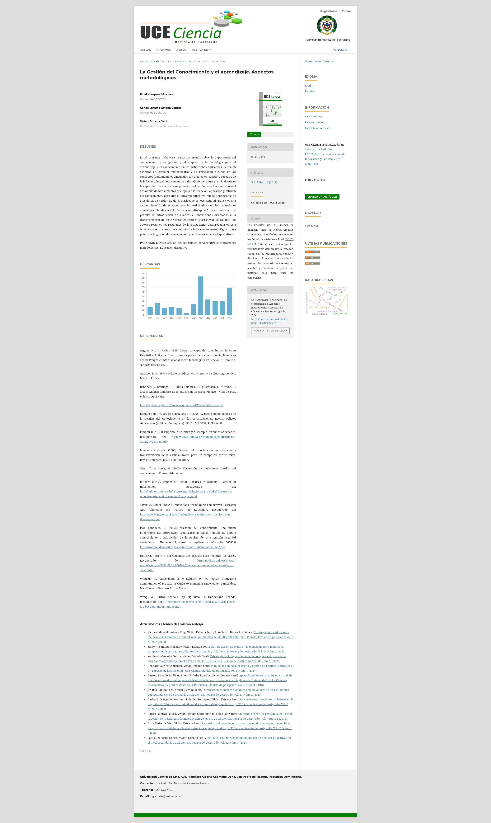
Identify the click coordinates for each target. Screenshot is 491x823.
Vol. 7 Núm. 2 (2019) (179, 61)
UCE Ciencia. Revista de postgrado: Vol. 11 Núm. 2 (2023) (225, 694)
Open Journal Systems (319, 61)
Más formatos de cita (269, 330)
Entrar (346, 11)
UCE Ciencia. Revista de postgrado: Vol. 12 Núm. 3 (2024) (211, 742)
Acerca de (200, 49)
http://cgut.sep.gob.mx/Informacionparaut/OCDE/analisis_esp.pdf (181, 405)
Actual (145, 49)
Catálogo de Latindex (318, 149)
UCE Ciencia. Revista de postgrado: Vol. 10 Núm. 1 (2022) (243, 661)
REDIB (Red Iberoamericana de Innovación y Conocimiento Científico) (325, 159)
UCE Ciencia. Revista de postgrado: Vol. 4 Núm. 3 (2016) (228, 685)
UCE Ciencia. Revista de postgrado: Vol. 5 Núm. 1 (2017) (221, 670)
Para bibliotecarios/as (317, 128)
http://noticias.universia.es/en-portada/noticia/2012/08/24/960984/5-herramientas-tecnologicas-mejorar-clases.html (188, 565)
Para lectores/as (314, 116)
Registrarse (328, 11)
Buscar (342, 49)
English (309, 85)
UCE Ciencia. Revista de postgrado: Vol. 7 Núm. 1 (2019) (251, 718)
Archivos (164, 49)
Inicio (144, 61)
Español (310, 91)
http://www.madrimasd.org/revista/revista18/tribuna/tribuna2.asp (182, 547)
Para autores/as (314, 122)
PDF (256, 134)
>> (150, 751)
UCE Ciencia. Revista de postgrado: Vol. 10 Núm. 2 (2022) (249, 651)
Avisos (181, 49)
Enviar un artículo (322, 196)
